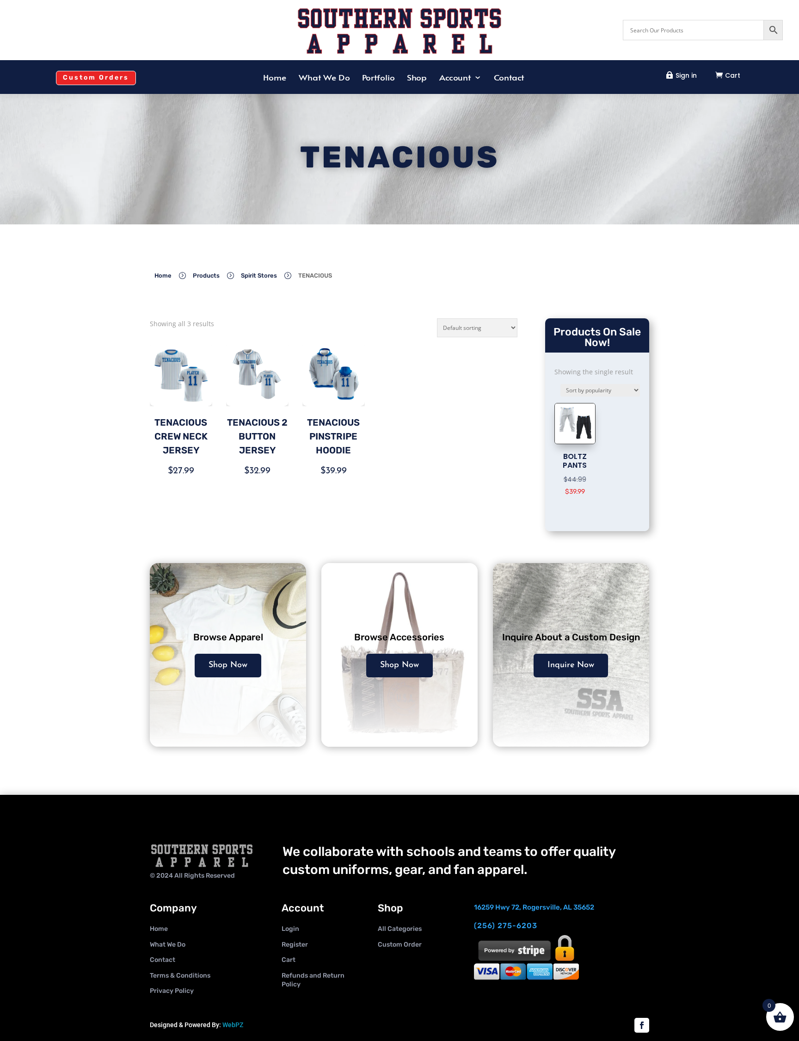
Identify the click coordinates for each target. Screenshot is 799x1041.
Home (274, 78)
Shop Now (228, 665)
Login (290, 929)
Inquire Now (570, 665)
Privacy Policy (172, 991)
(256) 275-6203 (505, 925)
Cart (732, 75)
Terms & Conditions (180, 975)
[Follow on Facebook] (641, 1025)
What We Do (324, 78)
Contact (509, 78)
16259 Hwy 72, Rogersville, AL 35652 (534, 907)
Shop (417, 78)
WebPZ (232, 1025)
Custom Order (400, 944)
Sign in (686, 75)
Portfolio (378, 78)
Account (454, 78)
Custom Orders (96, 77)
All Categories (400, 929)
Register (295, 944)
